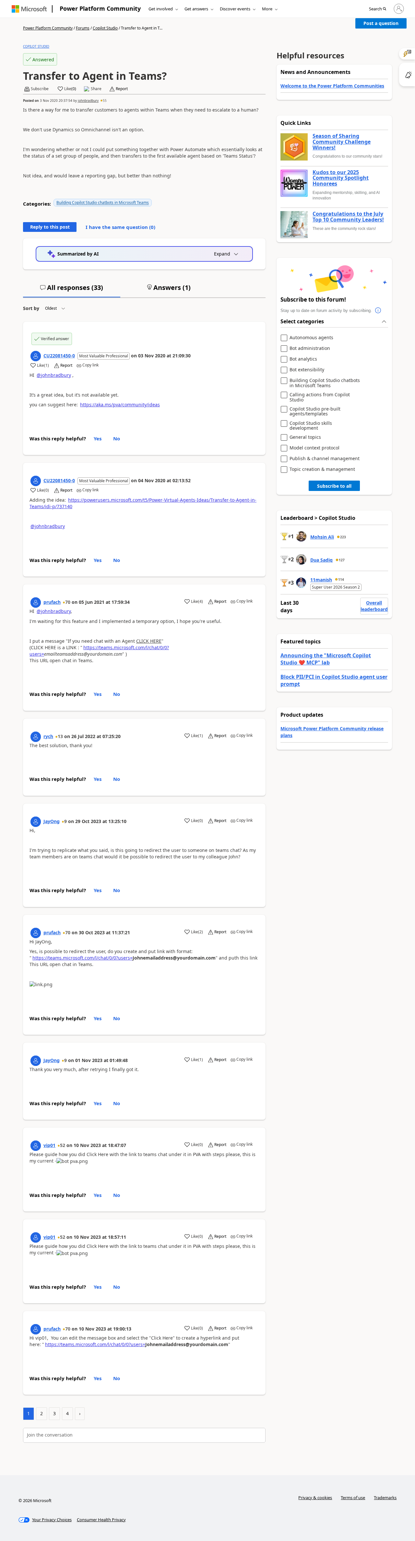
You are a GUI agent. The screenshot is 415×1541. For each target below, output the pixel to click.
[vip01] (35, 1146)
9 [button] (65, 821)
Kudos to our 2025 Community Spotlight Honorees (341, 178)
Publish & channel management (325, 458)
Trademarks (385, 1497)
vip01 (49, 1145)
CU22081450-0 (59, 355)
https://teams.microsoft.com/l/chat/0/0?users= (82, 958)
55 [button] (105, 100)
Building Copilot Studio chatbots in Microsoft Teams (102, 202)
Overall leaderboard (374, 606)
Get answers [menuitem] (196, 9)
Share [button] (96, 88)
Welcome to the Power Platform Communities (332, 86)
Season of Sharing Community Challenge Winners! (342, 141)
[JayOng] (35, 822)
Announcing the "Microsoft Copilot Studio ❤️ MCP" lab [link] (325, 659)
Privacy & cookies (315, 1497)
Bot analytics (303, 359)
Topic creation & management (322, 469)
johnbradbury (88, 100)
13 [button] (60, 736)
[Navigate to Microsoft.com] (29, 9)
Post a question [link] (380, 23)
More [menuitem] (267, 9)
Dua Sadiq (321, 560)
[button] (377, 9)
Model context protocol (314, 448)
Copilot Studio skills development (311, 426)
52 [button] (62, 1145)
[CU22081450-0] (35, 356)
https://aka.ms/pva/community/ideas (120, 404)
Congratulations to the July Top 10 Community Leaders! (348, 216)
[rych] (35, 737)
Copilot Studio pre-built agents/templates (315, 411)
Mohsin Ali (322, 537)
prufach (52, 602)
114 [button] (341, 579)
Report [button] (122, 88)
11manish (321, 580)
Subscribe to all (334, 486)
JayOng (51, 821)
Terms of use (353, 1497)
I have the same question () (120, 227)
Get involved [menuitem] (160, 9)
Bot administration (310, 348)
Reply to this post (50, 227)
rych (48, 736)
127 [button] (342, 560)
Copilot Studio (105, 28)
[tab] (71, 290)
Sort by (31, 308)
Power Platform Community (100, 8)
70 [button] (67, 602)
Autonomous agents (311, 337)
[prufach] (35, 602)
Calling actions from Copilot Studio (320, 397)
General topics (305, 437)
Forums (82, 28)
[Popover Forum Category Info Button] (378, 311)
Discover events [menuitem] (235, 9)
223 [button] (343, 537)
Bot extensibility (307, 370)
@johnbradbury (54, 375)
